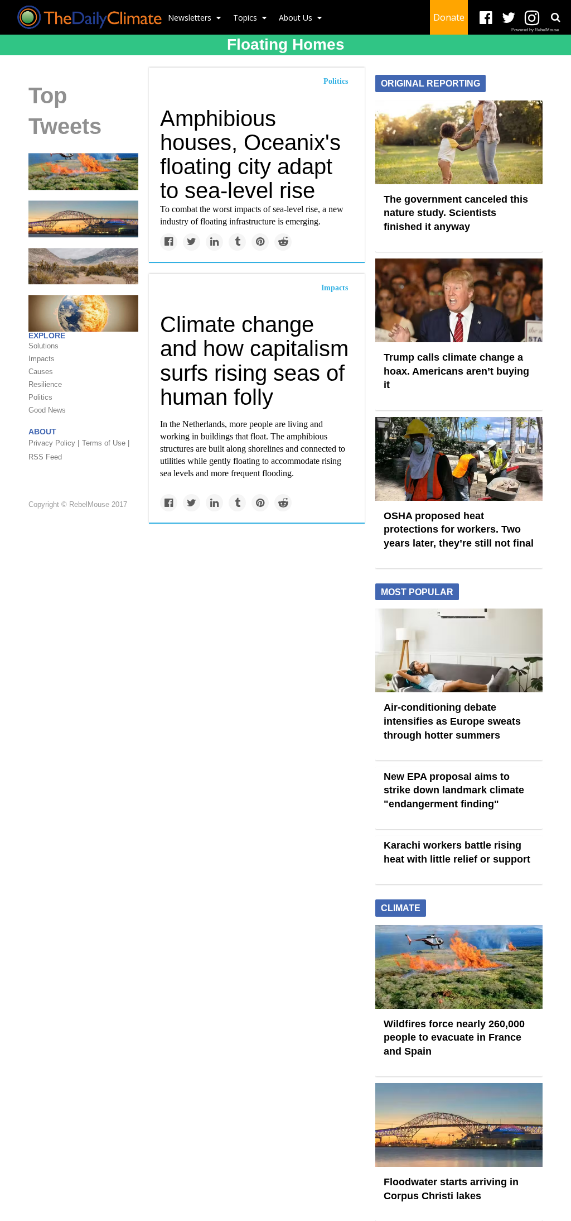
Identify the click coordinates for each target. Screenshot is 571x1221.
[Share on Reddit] (283, 242)
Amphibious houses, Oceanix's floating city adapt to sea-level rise (250, 154)
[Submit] (555, 17)
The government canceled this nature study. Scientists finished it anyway (456, 213)
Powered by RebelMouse (535, 29)
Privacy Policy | (53, 443)
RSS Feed (45, 457)
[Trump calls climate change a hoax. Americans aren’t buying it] (459, 299)
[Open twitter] (509, 18)
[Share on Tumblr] (237, 242)
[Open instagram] (532, 18)
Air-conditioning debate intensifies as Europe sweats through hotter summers (452, 721)
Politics (335, 81)
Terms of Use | (105, 443)
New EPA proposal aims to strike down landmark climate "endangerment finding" (454, 790)
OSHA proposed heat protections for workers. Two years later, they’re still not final (459, 529)
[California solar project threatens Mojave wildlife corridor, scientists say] (83, 265)
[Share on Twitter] (191, 242)
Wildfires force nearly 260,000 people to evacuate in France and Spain (454, 1037)
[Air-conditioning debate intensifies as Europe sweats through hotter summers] (459, 649)
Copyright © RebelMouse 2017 (77, 504)
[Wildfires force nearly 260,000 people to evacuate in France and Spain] (83, 170)
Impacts (334, 288)
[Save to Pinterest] (260, 242)
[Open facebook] (486, 18)
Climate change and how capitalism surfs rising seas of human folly (254, 360)
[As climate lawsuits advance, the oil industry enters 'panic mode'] (83, 312)
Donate (448, 17)
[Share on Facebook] (168, 242)
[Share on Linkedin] (214, 242)
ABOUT (42, 431)
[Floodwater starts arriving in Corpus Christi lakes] (83, 218)
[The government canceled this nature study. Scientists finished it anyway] (459, 141)
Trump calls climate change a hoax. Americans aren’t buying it (456, 371)
